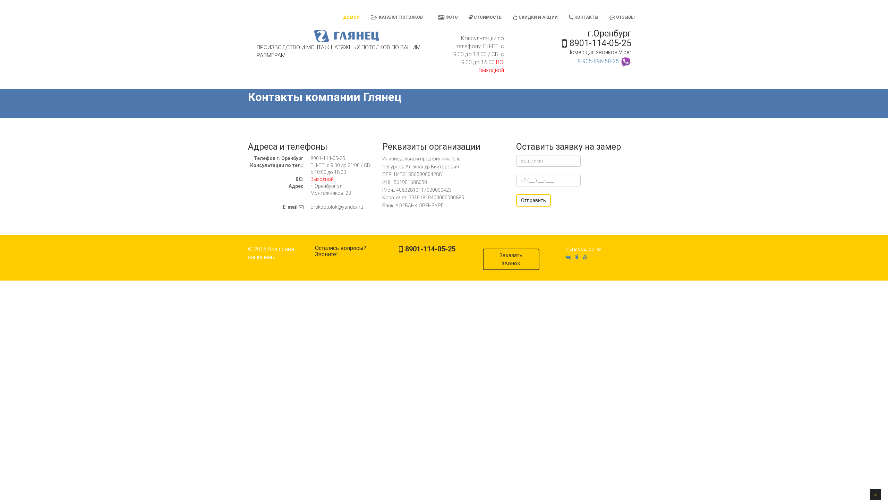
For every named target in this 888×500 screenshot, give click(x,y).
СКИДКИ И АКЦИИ (538, 17)
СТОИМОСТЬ (487, 17)
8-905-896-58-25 (598, 61)
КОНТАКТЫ (585, 17)
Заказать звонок (511, 259)
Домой (351, 17)
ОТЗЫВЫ (625, 17)
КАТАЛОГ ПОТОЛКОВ (400, 17)
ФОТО (451, 17)
